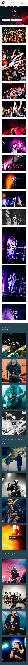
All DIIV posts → (5, 329)
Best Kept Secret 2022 (17, 19)
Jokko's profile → (5, 555)
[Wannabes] (3, 3)
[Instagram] (22, 3)
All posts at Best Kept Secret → (8, 443)
